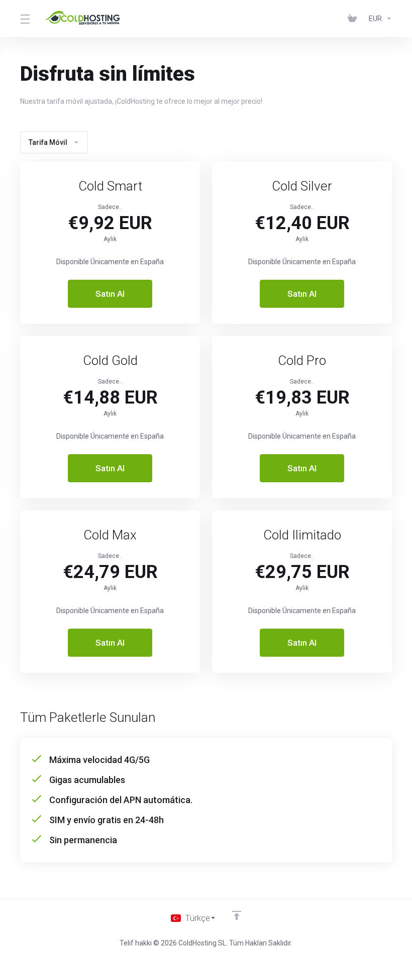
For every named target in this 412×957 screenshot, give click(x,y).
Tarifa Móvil (48, 142)
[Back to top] (236, 915)
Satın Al (110, 294)
